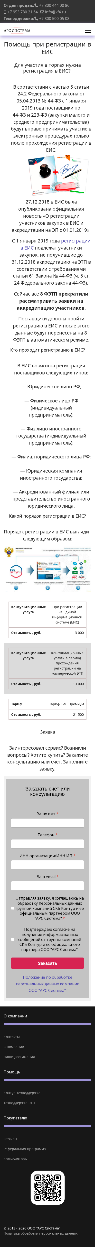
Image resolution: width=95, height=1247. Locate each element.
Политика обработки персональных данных (40, 1233)
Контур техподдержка (22, 1092)
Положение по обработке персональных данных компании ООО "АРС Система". (47, 984)
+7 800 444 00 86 (54, 5)
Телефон (47, 835)
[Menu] (88, 30)
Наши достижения (19, 1056)
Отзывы (10, 1138)
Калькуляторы (16, 1158)
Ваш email (48, 876)
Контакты (12, 1036)
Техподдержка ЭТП (19, 1102)
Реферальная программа (25, 1148)
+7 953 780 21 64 (23, 12)
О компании (14, 1046)
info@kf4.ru (55, 12)
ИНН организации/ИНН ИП (47, 855)
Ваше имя (47, 814)
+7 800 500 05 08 (54, 18)
